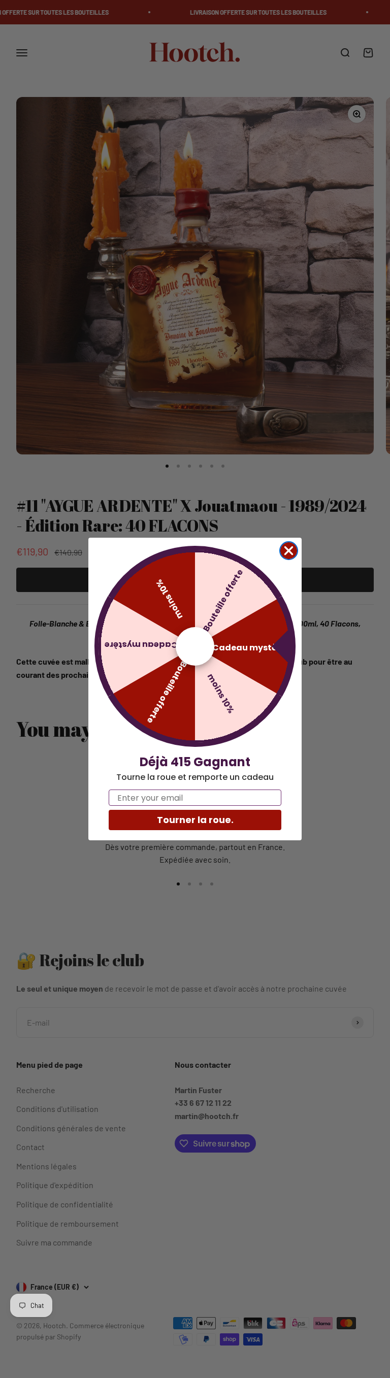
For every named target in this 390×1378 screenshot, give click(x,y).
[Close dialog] (289, 551)
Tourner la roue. (195, 819)
